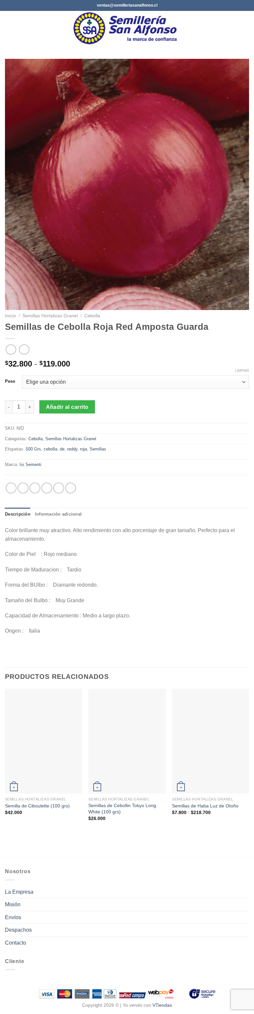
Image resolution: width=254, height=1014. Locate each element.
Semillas (98, 449)
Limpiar (242, 370)
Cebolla (92, 315)
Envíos (13, 917)
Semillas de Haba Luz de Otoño (205, 805)
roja (83, 449)
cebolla (50, 449)
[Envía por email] (46, 488)
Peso (10, 381)
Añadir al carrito (67, 407)
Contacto (15, 943)
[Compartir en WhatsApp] (11, 488)
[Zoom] (13, 301)
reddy (72, 449)
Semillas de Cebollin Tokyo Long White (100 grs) (122, 808)
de (62, 449)
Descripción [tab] (17, 514)
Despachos (18, 930)
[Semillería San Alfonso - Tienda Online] (127, 28)
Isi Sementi (30, 464)
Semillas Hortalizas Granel (50, 315)
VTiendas (162, 1005)
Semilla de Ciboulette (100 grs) (37, 805)
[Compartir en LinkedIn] (70, 488)
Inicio (10, 315)
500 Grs (33, 449)
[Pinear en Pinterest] (58, 488)
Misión (13, 904)
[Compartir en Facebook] (23, 488)
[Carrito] (245, 28)
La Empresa (19, 892)
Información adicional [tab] (58, 514)
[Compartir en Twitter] (34, 488)
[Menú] (9, 28)
